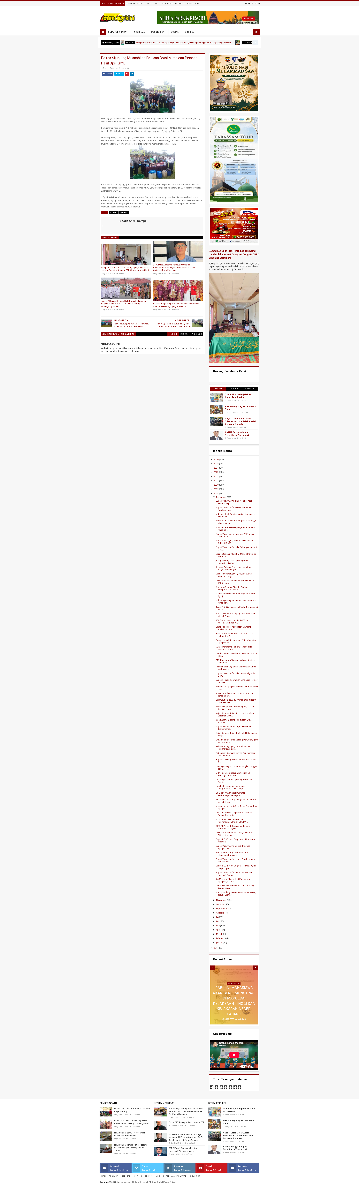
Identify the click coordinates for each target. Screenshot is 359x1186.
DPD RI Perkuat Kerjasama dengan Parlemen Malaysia (233, 827)
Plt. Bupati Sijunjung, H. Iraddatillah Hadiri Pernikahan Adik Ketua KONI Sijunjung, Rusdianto (176, 305)
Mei (218, 925)
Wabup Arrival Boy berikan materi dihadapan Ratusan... (232, 853)
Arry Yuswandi (201, 43)
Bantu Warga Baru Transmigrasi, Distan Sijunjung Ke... (235, 707)
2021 (216, 480)
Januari (219, 942)
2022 (216, 476)
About (140, 3)
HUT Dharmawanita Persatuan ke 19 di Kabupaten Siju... (234, 634)
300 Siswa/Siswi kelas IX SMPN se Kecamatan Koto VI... (232, 621)
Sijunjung (168, 3)
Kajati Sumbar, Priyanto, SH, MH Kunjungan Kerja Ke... (236, 734)
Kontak (149, 3)
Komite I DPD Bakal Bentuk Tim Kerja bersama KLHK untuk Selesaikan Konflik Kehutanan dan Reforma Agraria (186, 1137)
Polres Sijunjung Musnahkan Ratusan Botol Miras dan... (236, 601)
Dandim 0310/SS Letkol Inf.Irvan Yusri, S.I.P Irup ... (236, 654)
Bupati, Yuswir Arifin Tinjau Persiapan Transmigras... (233, 727)
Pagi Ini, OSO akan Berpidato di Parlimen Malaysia (235, 840)
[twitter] (249, 3)
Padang (179, 3)
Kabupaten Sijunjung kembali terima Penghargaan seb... (233, 747)
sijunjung (124, 213)
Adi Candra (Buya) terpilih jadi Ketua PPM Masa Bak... (235, 528)
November (221, 899)
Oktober (220, 904)
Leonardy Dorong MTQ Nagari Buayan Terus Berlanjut (234, 575)
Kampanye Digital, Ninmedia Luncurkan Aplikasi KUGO (234, 541)
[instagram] (252, 3)
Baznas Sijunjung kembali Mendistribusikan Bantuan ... (236, 555)
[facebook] (245, 3)
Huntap (233, 983)
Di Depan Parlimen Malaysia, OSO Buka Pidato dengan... (234, 833)
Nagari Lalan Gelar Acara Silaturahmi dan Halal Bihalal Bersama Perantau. (240, 421)
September (222, 908)
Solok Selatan (192, 3)
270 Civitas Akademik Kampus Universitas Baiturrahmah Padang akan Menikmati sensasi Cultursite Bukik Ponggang (174, 267)
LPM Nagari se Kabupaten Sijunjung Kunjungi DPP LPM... (233, 774)
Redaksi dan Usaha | (110, 1176)
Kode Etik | (127, 1176)
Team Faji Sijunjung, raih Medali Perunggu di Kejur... (237, 608)
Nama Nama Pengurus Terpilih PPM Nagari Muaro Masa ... (236, 521)
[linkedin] (258, 3)
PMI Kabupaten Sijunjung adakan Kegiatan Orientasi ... (236, 661)
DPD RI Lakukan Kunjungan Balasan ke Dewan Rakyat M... (234, 813)
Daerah (113, 213)
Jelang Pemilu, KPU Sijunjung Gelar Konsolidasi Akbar (232, 561)
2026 (216, 459)
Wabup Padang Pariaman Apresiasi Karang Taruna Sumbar (236, 893)
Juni (218, 921)
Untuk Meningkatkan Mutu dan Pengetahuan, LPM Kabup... (230, 787)
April (218, 929)
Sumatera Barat (118, 32)
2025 (216, 463)
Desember (221, 497)
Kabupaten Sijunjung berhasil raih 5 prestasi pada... (237, 687)
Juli (217, 916)
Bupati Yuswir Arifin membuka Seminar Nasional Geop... (234, 873)
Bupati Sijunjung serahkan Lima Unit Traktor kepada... (236, 681)
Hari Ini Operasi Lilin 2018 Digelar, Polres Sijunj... (235, 594)
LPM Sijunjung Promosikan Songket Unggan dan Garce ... (236, 767)
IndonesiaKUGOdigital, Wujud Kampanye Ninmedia (235, 515)
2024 (216, 467)
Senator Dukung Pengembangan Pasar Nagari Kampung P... (234, 568)
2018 (216, 493)
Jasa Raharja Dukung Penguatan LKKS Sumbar (234, 721)
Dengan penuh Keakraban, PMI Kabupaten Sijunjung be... (236, 641)
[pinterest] (255, 3)
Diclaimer (195, 1176)
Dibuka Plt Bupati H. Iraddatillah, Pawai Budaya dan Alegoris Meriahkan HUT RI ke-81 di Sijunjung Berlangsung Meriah (123, 304)
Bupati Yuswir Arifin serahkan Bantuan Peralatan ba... (234, 508)
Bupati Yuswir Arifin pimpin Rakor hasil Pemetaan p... (234, 502)
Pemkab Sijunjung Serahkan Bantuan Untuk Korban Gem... (236, 668)
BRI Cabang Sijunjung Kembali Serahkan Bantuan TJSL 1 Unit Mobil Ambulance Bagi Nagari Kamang (186, 1111)
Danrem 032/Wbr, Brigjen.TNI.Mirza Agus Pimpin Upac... (236, 867)
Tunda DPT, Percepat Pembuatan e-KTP (186, 1122)
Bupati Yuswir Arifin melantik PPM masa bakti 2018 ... (235, 535)
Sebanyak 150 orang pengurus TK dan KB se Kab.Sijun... (236, 800)
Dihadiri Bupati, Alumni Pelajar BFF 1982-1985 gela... (235, 581)
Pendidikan (157, 32)
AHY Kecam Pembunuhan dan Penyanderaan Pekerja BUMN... (232, 820)
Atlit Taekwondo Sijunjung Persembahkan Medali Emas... (235, 614)
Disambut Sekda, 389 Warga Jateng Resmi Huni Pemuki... (236, 701)
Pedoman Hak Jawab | (177, 1176)
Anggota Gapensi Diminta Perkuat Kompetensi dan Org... (232, 588)
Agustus (220, 912)
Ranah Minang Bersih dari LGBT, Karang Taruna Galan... (235, 887)
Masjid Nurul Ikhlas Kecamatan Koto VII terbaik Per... (235, 694)
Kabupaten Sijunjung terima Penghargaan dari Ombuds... (235, 754)
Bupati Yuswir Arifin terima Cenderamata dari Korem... (235, 860)
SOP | (136, 1176)
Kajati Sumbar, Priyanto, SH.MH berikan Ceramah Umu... (235, 714)
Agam (157, 3)
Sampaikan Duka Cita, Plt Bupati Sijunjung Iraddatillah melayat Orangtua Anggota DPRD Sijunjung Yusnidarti (136, 43)
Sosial (175, 32)
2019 (216, 489)
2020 (216, 484)
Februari (220, 938)
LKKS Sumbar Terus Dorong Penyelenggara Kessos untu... (237, 741)
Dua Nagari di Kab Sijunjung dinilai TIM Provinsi (234, 780)
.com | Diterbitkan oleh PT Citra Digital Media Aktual (146, 1182)
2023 (216, 472)
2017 (216, 947)
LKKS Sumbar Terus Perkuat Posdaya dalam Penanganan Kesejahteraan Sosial (130, 1147)
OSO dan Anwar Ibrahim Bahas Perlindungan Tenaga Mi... (230, 794)
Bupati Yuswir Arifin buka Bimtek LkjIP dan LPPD (236, 674)
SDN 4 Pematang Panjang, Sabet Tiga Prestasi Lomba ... (234, 648)
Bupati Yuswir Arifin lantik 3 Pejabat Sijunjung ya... (233, 847)
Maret (219, 933)
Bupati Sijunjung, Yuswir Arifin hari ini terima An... (236, 760)
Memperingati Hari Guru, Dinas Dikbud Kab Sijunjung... (236, 807)
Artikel (189, 32)
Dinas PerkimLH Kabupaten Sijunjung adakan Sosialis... (233, 628)
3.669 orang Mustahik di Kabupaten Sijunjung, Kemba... (233, 880)
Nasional (139, 32)
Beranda (130, 3)
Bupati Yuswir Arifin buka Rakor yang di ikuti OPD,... (236, 548)
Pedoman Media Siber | (152, 1176)
